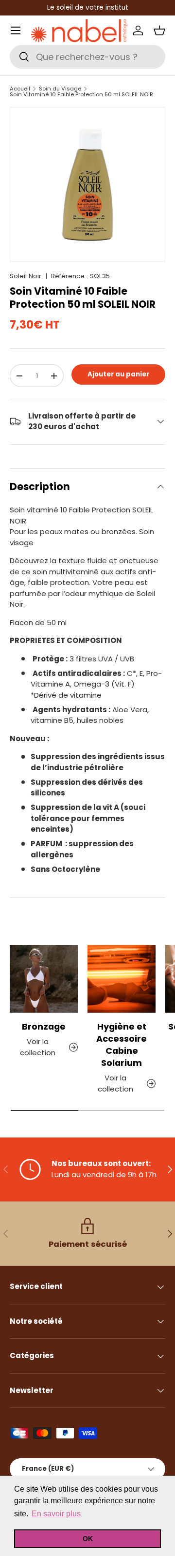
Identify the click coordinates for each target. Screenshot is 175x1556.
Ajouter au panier (118, 374)
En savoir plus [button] (56, 1514)
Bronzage (44, 1026)
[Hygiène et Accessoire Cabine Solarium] (122, 979)
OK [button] (88, 1538)
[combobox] (87, 57)
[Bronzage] (44, 979)
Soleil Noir (25, 276)
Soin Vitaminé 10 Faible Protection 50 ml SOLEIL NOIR (81, 94)
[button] (159, 30)
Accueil (20, 88)
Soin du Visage (60, 88)
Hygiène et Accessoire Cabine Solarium (121, 1044)
